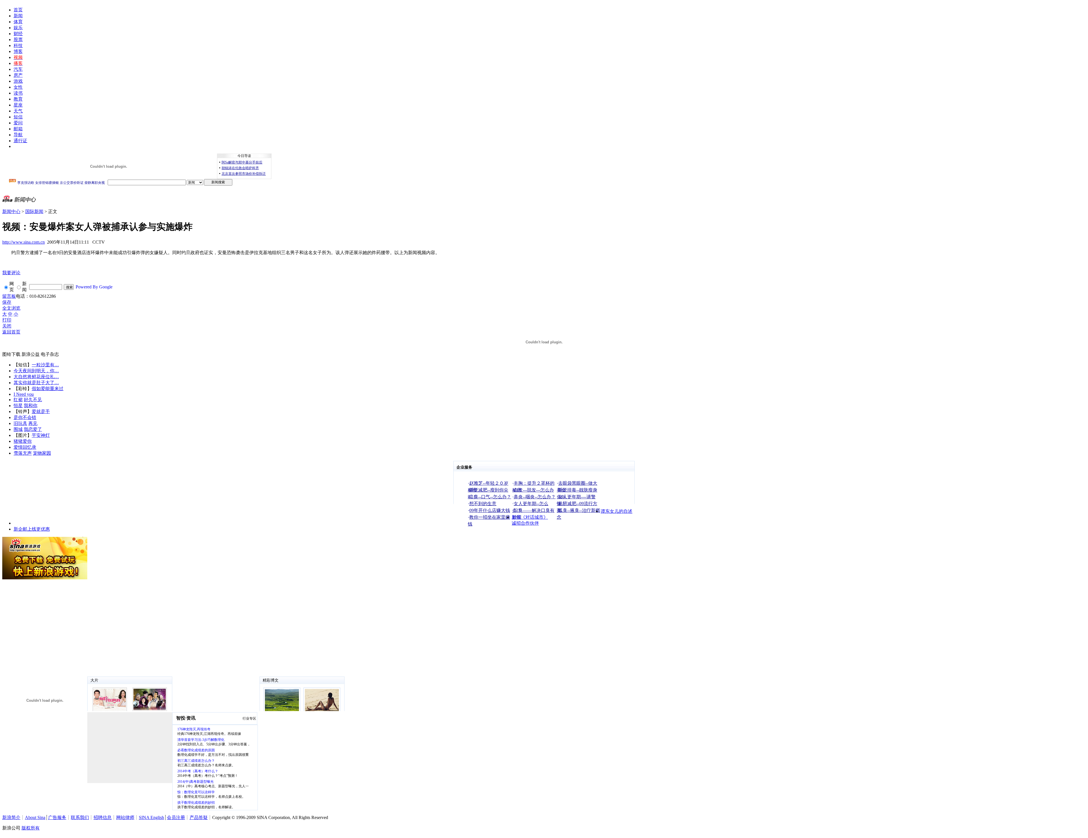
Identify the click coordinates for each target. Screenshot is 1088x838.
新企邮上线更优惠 (32, 529)
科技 (18, 45)
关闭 (6, 326)
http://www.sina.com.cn (23, 242)
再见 (32, 423)
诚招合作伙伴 (525, 523)
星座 (18, 105)
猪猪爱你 (23, 441)
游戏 (18, 81)
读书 (18, 93)
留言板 (9, 296)
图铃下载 (11, 354)
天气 (18, 111)
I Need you (24, 394)
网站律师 (125, 817)
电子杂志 (50, 354)
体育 (18, 21)
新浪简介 (11, 817)
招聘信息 (103, 817)
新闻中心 (11, 211)
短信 (18, 116)
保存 (6, 302)
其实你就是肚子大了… (36, 382)
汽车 (18, 69)
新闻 (18, 15)
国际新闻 (34, 211)
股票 (18, 39)
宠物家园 (42, 453)
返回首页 (11, 331)
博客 (18, 51)
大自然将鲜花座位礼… (36, 376)
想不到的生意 (482, 503)
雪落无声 (23, 453)
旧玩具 (20, 423)
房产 (18, 75)
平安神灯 (41, 435)
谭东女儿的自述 (616, 511)
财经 (18, 33)
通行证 (20, 140)
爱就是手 (41, 411)
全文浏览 (11, 308)
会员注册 (176, 817)
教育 (18, 99)
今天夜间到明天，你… (36, 370)
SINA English (151, 817)
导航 (18, 134)
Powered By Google (94, 286)
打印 (6, 320)
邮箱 (18, 128)
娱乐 (18, 27)
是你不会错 (25, 417)
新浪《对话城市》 (530, 517)
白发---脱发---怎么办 (534, 490)
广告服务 (57, 817)
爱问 (18, 122)
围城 (18, 429)
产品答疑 (199, 817)
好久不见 (33, 399)
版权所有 (31, 828)
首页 (18, 9)
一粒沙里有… (45, 364)
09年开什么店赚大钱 (489, 510)
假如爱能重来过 (47, 388)
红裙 (18, 399)
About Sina (35, 817)
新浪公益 (31, 354)
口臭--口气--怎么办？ (490, 496)
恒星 (18, 405)
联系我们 (80, 817)
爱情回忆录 (25, 447)
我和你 (30, 405)
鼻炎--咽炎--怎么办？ (535, 496)
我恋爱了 (33, 429)
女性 (18, 87)
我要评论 (11, 272)
